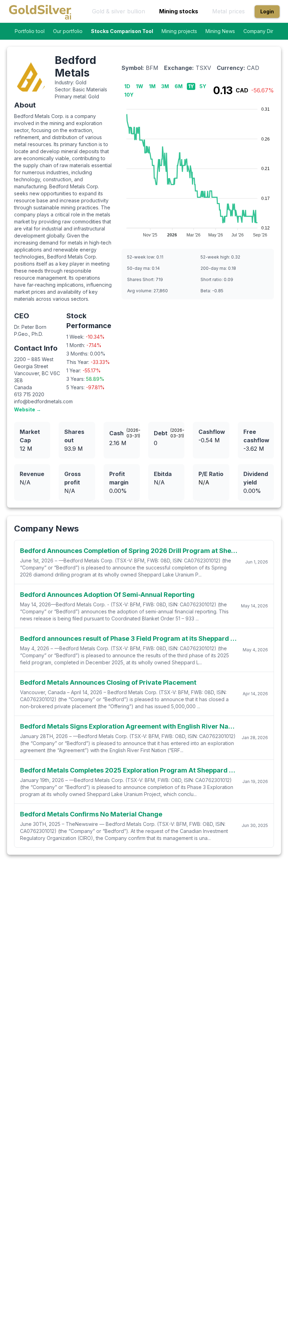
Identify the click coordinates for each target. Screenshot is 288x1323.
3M (165, 86)
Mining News (220, 31)
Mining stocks (178, 11)
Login (267, 11)
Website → (27, 409)
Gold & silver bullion (118, 11)
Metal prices (228, 11)
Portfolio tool (30, 31)
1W (139, 86)
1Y (191, 86)
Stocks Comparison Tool (122, 31)
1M (152, 86)
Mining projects (179, 31)
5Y (202, 86)
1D (127, 86)
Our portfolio (68, 31)
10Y (128, 95)
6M (179, 86)
